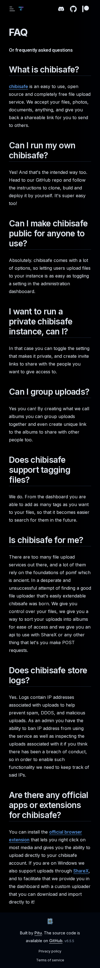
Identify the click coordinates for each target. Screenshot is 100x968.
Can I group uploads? (49, 392)
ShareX (81, 871)
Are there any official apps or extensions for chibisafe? (48, 805)
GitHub (55, 940)
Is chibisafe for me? (46, 540)
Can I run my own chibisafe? (42, 150)
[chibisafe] (50, 921)
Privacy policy (50, 951)
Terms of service (50, 960)
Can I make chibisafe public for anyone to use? (48, 233)
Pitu (38, 933)
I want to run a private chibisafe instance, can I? (40, 321)
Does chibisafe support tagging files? (39, 470)
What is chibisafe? (44, 69)
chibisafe (18, 86)
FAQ (18, 32)
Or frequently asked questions (40, 50)
